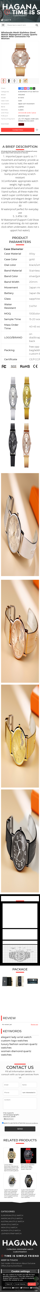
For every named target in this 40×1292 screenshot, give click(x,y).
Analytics (16, 1287)
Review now (34, 1024)
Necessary (8, 1287)
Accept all (32, 1284)
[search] (37, 25)
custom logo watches (14, 1040)
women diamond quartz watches (16, 1053)
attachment (9, 1119)
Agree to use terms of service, (20, 1123)
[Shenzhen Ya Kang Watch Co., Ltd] (20, 6)
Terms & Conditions (32, 1123)
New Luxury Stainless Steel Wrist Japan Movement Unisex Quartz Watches (27, 1167)
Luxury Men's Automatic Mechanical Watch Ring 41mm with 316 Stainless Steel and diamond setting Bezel (11, 1167)
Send (20, 1129)
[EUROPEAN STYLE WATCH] (21, 124)
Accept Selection (20, 1284)
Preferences (25, 1287)
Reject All (9, 1284)
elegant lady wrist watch (16, 1037)
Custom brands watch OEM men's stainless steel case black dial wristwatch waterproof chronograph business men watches (11, 1193)
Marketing (35, 1287)
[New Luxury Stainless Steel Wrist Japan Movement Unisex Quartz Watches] (28, 1155)
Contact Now (18, 130)
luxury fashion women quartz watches (19, 1046)
